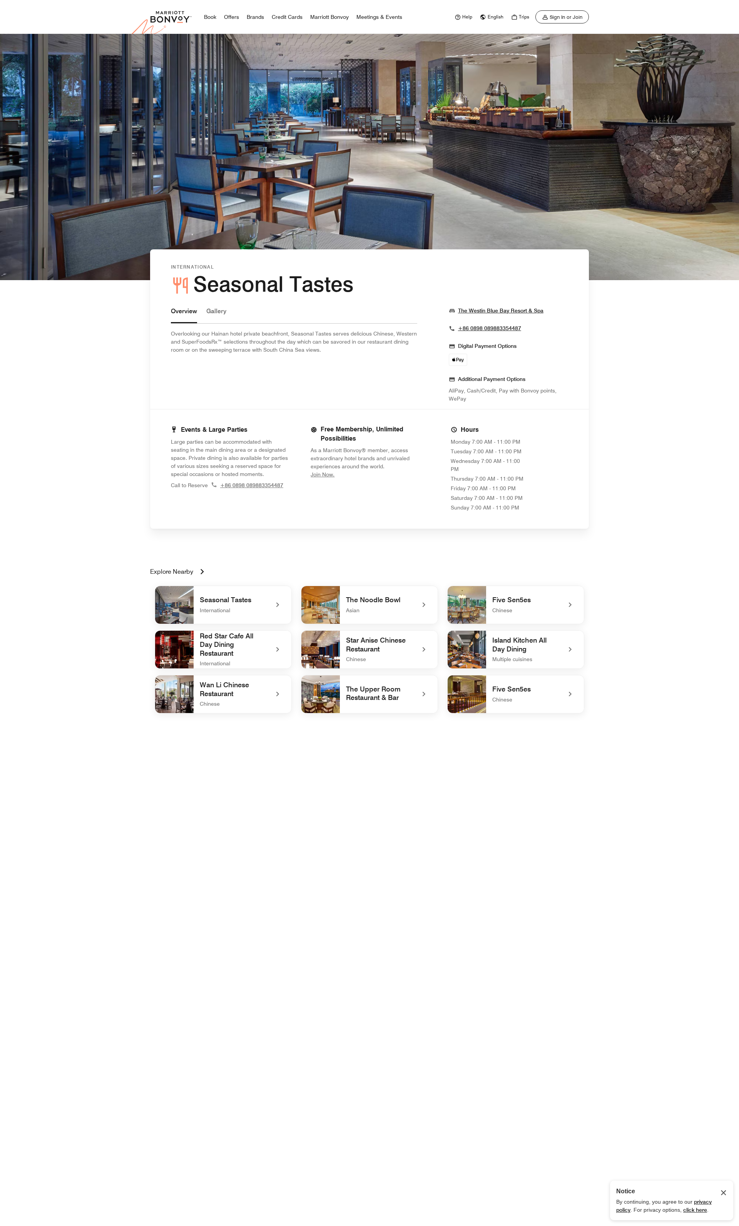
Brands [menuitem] (255, 17)
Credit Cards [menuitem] (287, 17)
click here (695, 1210)
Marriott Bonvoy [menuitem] (329, 17)
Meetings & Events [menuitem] (379, 17)
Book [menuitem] (210, 17)
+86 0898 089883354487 (489, 328)
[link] (462, 17)
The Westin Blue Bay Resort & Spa (500, 310)
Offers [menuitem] (231, 17)
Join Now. (348, 474)
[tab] (184, 315)
